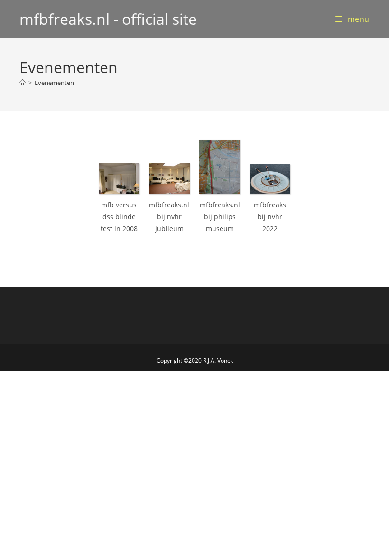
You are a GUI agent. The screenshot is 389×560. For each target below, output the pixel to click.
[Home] (22, 82)
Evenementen (54, 82)
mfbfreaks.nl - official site (108, 19)
